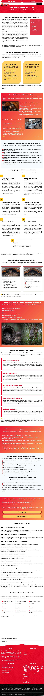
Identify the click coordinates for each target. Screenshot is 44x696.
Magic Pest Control (7, 31)
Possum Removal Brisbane (7, 665)
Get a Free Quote (11, 1)
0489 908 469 (8, 504)
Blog (25, 652)
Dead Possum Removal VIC (16, 9)
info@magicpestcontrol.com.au (30, 678)
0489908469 (32, 1)
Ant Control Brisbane (5, 673)
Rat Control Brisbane (5, 672)
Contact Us (26, 655)
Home (9, 9)
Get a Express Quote (22, 516)
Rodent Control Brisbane (6, 670)
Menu (39, 3)
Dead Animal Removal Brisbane (8, 667)
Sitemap (25, 654)
